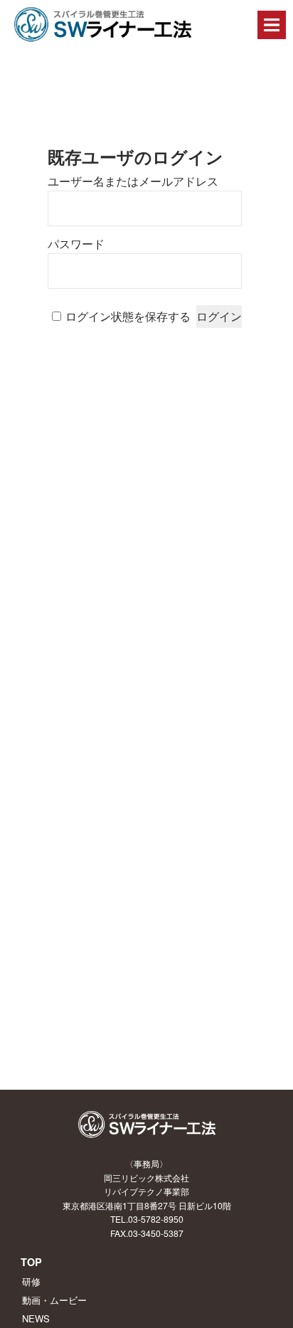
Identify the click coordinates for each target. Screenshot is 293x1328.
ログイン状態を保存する (128, 317)
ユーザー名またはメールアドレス (133, 182)
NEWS (36, 1318)
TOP (31, 1262)
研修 (31, 1281)
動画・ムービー (54, 1300)
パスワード (76, 244)
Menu (271, 25)
